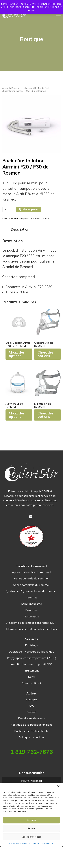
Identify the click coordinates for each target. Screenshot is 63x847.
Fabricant (28, 88)
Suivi (31, 677)
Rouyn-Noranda (31, 780)
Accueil (6, 88)
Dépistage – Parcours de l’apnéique (31, 651)
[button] (58, 786)
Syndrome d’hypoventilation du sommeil (31, 591)
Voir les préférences (31, 836)
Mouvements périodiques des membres (31, 629)
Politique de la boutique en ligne (31, 724)
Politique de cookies (18, 843)
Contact (31, 712)
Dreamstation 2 (31, 683)
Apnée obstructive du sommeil (31, 572)
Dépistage (31, 645)
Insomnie (31, 597)
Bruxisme (31, 610)
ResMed (38, 88)
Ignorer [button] (31, 10)
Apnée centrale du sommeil (31, 578)
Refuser (31, 828)
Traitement (31, 670)
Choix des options (17, 354)
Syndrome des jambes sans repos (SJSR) (31, 622)
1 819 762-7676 (31, 751)
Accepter (31, 820)
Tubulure (45, 218)
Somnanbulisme (31, 604)
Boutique (16, 88)
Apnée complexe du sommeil (31, 585)
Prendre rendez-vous (31, 718)
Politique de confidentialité (41, 843)
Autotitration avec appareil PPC (31, 664)
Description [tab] (20, 229)
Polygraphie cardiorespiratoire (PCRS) (31, 658)
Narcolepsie (31, 616)
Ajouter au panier (29, 209)
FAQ (31, 705)
